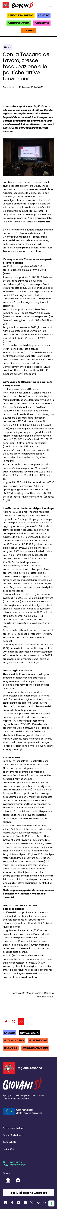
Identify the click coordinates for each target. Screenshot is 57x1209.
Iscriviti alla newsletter (28, 1193)
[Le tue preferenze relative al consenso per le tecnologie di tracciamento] (51, 1203)
